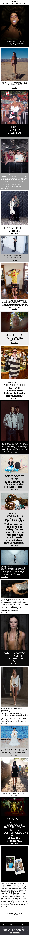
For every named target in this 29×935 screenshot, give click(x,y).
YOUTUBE (22, 924)
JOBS (11, 924)
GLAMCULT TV (6, 3)
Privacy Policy (16, 932)
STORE (24, 3)
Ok (10, 932)
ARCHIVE (13, 3)
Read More (14, 45)
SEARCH (3, 924)
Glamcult (14, 2)
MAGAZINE (18, 3)
